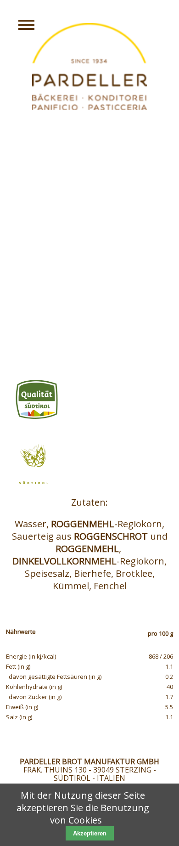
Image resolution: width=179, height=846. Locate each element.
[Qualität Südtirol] (89, 399)
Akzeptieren (89, 833)
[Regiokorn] (89, 464)
